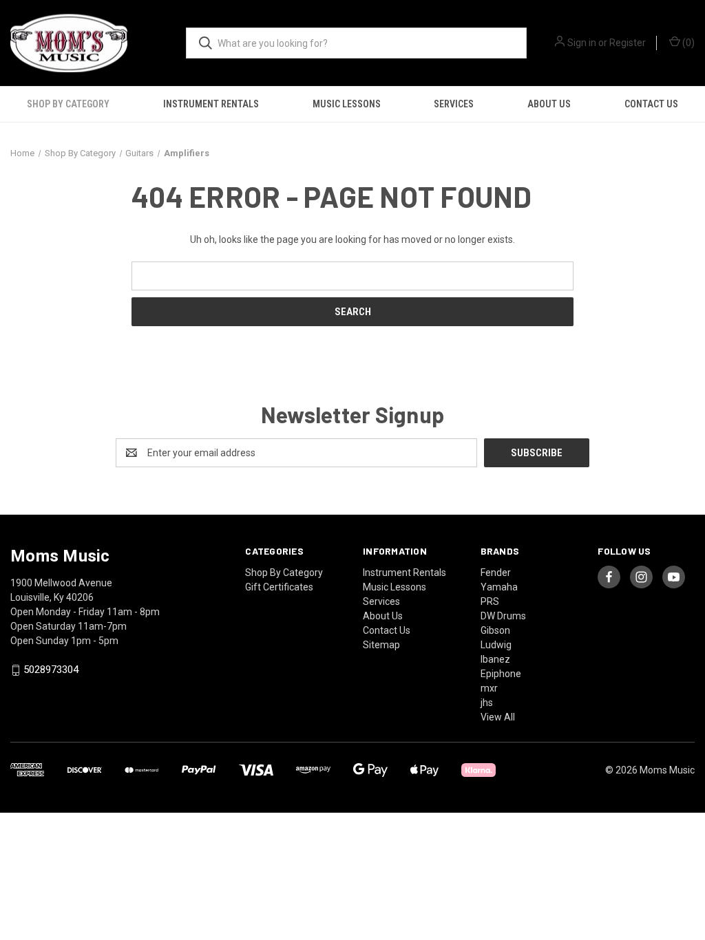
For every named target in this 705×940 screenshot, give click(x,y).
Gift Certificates (279, 586)
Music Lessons (347, 103)
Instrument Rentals (211, 103)
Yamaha (499, 586)
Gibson (495, 630)
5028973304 (50, 670)
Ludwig (496, 644)
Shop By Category (68, 103)
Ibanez (495, 659)
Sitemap (381, 644)
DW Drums (503, 615)
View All (498, 717)
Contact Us (651, 103)
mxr (489, 688)
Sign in (581, 42)
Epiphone (501, 673)
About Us (549, 103)
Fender (496, 572)
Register (627, 42)
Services (454, 103)
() (687, 42)
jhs (487, 702)
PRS (490, 601)
